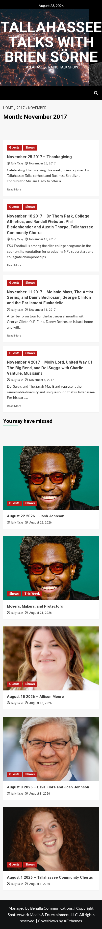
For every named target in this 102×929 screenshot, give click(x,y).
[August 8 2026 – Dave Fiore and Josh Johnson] (51, 749)
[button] (8, 92)
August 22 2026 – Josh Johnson (35, 516)
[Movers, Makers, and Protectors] (51, 568)
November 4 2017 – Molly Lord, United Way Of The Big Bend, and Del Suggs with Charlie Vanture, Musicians (49, 368)
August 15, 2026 (40, 703)
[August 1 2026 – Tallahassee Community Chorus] (51, 839)
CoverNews (48, 920)
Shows (30, 147)
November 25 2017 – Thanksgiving (39, 157)
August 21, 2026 (40, 613)
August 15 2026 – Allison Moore (35, 696)
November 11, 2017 (42, 309)
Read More (14, 189)
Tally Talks (17, 163)
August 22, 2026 (40, 522)
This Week (32, 593)
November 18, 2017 (42, 239)
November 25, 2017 (42, 163)
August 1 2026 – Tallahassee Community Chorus (50, 877)
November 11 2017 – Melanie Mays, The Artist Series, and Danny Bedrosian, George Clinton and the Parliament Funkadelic (50, 298)
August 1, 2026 (39, 884)
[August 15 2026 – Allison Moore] (51, 658)
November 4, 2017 (41, 380)
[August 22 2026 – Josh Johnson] (51, 478)
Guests (14, 147)
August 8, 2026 (39, 793)
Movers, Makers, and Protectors (35, 606)
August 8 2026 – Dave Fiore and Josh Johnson (48, 787)
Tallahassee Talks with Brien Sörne (51, 42)
